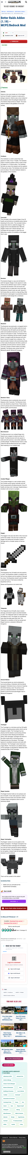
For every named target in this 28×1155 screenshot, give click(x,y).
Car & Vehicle (20, 1091)
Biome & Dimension (8, 1087)
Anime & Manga (7, 1080)
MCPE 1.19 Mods (20, 992)
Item (12, 1106)
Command (17, 1094)
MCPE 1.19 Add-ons (8, 992)
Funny (16, 1102)
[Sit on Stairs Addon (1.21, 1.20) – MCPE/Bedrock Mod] (7, 1010)
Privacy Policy (22, 1137)
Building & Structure (8, 1091)
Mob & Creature (19, 1113)
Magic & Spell (20, 1106)
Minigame (5, 1109)
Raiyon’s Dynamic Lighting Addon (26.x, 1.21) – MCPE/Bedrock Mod (20, 1051)
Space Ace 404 (21, 35)
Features (4, 45)
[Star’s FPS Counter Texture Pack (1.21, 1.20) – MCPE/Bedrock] (20, 1010)
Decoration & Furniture (9, 1098)
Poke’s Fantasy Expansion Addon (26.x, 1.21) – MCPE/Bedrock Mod (7, 1034)
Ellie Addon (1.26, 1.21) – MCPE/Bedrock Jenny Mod (20, 1034)
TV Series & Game (17, 1120)
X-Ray (21, 1124)
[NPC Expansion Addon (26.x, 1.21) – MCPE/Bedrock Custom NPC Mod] (7, 1043)
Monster (5, 1117)
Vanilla (13, 1124)
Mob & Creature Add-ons (9, 995)
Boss (20, 1087)
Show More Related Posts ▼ (14, 1058)
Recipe (12, 1117)
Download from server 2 (11, 923)
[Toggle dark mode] (5, 2)
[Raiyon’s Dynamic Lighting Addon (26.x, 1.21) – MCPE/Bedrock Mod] (20, 1043)
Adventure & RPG (7, 1076)
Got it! (7, 1152)
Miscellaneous (7, 1113)
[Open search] (26, 2)
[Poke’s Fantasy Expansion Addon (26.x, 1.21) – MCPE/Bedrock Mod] (7, 1026)
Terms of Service (13, 1137)
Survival (5, 1120)
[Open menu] (2, 2)
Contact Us (5, 1137)
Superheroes (21, 1117)
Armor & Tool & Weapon (9, 1083)
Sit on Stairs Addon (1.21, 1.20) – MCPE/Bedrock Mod (7, 1018)
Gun (23, 1102)
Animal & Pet (20, 1076)
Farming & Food (7, 1102)
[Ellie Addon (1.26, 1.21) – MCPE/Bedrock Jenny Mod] (20, 1026)
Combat (5, 1094)
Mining (18, 1109)
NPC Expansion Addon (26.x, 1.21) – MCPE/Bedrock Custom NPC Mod (7, 1051)
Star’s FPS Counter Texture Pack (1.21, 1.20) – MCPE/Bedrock (21, 1018)
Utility (4, 1124)
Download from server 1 (16, 921)
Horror (5, 1106)
